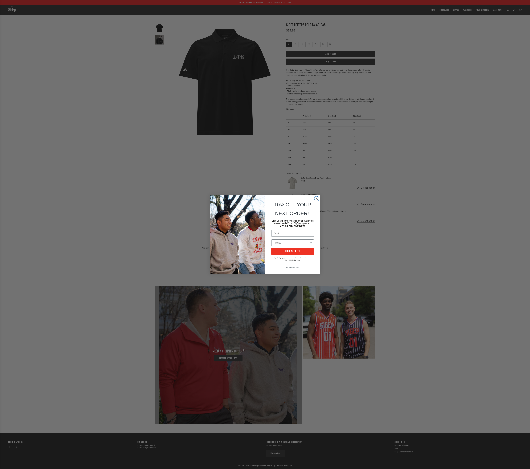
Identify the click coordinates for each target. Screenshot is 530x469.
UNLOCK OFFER (292, 251)
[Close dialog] (316, 198)
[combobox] (292, 243)
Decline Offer (292, 267)
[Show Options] (311, 243)
